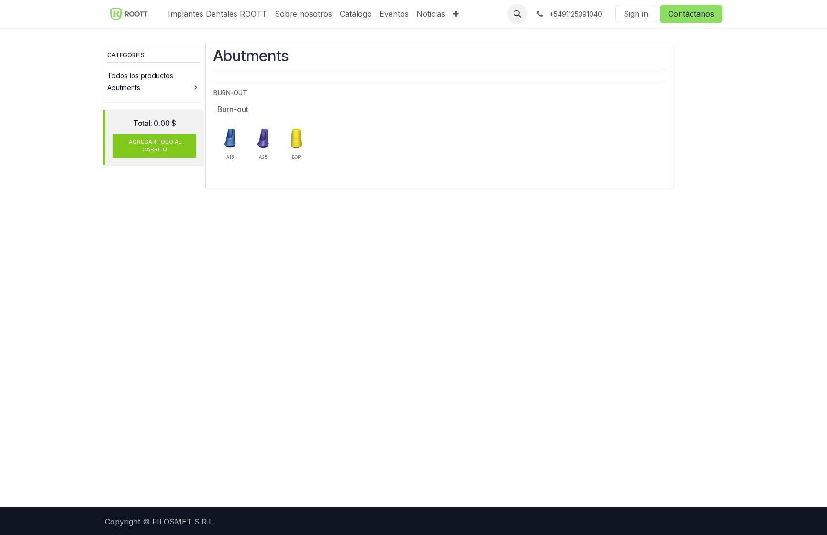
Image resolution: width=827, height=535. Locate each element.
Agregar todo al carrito (154, 145)
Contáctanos (691, 14)
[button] (517, 14)
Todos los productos (141, 75)
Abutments (123, 87)
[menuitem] (217, 13)
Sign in (636, 14)
